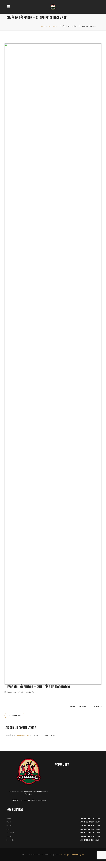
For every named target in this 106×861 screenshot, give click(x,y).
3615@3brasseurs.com (37, 800)
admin (28, 692)
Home (42, 26)
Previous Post (15, 716)
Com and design (62, 854)
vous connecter (22, 735)
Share (72, 706)
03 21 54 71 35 (17, 800)
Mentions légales (77, 854)
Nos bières (52, 26)
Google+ (97, 706)
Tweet (84, 706)
